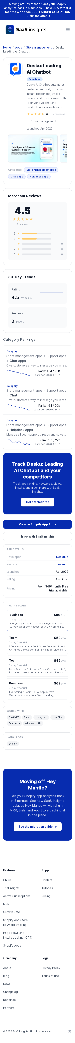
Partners (8, 1007)
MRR (6, 904)
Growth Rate (11, 912)
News (7, 984)
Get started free (37, 502)
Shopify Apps (12, 945)
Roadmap (9, 999)
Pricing (46, 896)
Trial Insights (11, 888)
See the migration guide (37, 826)
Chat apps (17, 176)
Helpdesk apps (39, 176)
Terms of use (50, 976)
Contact (47, 880)
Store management (39, 47)
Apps (18, 47)
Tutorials (47, 888)
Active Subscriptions (16, 896)
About (7, 968)
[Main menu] (68, 30)
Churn (7, 880)
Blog (6, 976)
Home (7, 47)
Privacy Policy (51, 968)
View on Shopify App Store (37, 524)
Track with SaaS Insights (37, 536)
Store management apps (41, 169)
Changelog (10, 991)
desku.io (62, 564)
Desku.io (62, 557)
